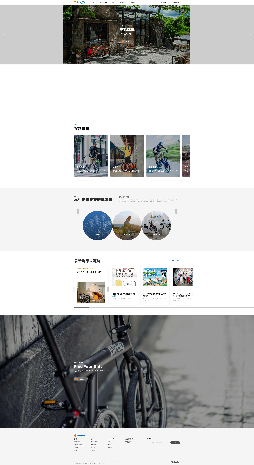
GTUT (81, 462)
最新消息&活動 (103, 2)
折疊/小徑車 (77, 441)
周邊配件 (76, 450)
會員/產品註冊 (94, 441)
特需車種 (76, 447)
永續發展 (110, 447)
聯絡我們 (133, 2)
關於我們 (110, 441)
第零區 (109, 444)
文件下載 (93, 447)
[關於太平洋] (127, 225)
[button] (4, 34)
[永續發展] (97, 225)
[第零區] (156, 225)
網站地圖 (85, 462)
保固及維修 (93, 444)
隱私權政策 (89, 462)
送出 (175, 442)
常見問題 (93, 450)
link (91, 285)
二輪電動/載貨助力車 (79, 444)
